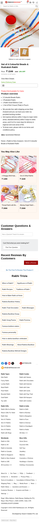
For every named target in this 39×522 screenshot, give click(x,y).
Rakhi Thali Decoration (10, 308)
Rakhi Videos (5, 487)
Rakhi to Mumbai (25, 412)
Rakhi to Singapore (7, 455)
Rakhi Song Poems (9, 320)
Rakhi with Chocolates (27, 380)
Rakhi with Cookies (26, 401)
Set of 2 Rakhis (6, 419)
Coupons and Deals (22, 490)
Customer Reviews (7, 490)
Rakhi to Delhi (24, 409)
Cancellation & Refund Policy (25, 480)
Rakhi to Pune (24, 419)
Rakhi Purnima (25, 320)
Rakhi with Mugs (6, 433)
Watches (22, 455)
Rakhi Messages (28, 308)
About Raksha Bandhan (25, 345)
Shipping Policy (6, 483)
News (32, 483)
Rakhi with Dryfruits (26, 384)
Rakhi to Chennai (25, 423)
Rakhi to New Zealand (8, 458)
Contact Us (4, 476)
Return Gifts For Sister (8, 412)
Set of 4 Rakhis (6, 426)
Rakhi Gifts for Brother (8, 409)
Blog (15, 483)
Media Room (24, 483)
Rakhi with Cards (25, 390)
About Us (4, 473)
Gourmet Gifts (24, 444)
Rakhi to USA (5, 441)
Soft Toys (22, 448)
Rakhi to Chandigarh (26, 426)
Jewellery (22, 451)
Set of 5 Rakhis (6, 429)
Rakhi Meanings (8, 345)
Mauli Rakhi (4, 387)
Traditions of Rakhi (23, 289)
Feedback (29, 473)
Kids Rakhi (4, 377)
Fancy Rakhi (5, 380)
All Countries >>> (6, 465)
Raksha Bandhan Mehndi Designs (14, 351)
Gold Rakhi (4, 397)
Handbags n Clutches (26, 461)
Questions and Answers (19, 487)
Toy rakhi (4, 401)
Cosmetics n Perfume (26, 458)
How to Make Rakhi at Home (12, 295)
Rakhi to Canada (6, 451)
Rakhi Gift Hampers (26, 397)
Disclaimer (14, 476)
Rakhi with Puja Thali (26, 394)
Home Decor (24, 441)
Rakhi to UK (4, 444)
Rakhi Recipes (7, 289)
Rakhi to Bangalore (26, 416)
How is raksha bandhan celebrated (14, 338)
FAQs (21, 473)
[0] (27, 3)
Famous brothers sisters (10, 326)
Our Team (13, 473)
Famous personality (9, 332)
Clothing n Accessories (27, 465)
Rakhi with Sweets (25, 377)
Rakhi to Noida (24, 429)
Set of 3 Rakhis (6, 423)
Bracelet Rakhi (5, 394)
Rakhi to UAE (5, 461)
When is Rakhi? (7, 283)
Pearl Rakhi (4, 390)
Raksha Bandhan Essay (10, 314)
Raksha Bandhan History (11, 302)
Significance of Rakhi (24, 283)
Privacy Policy (25, 476)
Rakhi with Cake (25, 387)
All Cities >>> (24, 433)
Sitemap (3, 493)
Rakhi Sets (4, 416)
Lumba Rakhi (5, 384)
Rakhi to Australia (6, 448)
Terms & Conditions (7, 480)
